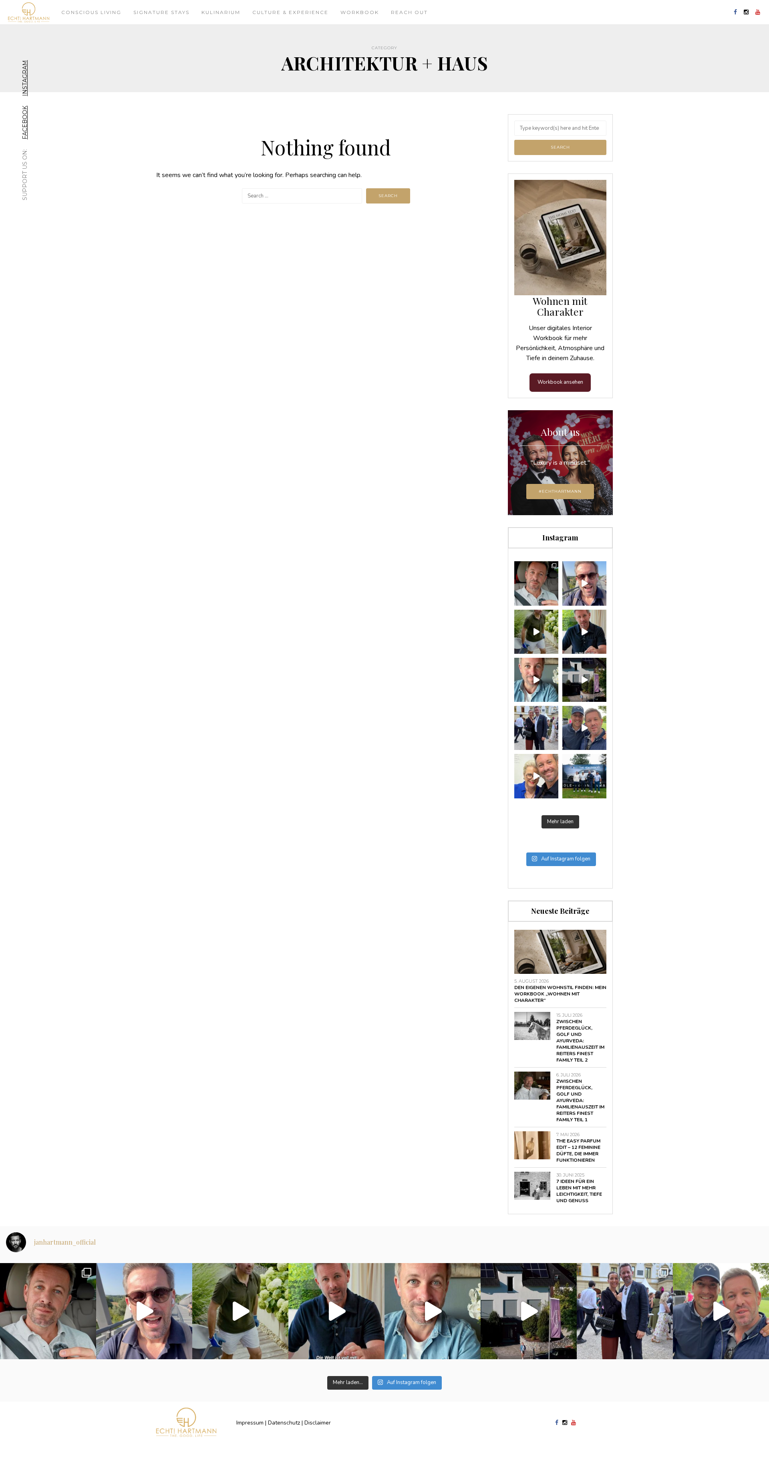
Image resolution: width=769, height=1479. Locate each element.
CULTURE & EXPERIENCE (290, 12)
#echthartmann (560, 491)
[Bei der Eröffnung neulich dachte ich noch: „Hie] (584, 680)
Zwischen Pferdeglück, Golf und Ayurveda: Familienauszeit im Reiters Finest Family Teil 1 (580, 1100)
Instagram (24, 78)
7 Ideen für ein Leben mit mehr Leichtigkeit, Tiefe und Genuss (579, 1191)
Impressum (250, 1423)
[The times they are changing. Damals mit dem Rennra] (584, 583)
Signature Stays (161, 12)
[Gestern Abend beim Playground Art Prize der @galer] (536, 776)
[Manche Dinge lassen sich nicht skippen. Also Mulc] (536, 632)
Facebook (24, 122)
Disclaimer (317, 1423)
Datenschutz (284, 1423)
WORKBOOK (359, 12)
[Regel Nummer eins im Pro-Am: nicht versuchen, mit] (584, 776)
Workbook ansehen (560, 382)
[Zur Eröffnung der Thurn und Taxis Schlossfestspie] (536, 728)
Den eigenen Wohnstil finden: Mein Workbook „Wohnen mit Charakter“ (560, 993)
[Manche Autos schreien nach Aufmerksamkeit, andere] (536, 583)
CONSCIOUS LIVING (91, 12)
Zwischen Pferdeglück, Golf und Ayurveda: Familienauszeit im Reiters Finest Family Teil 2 (580, 1040)
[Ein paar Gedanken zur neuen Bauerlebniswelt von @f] (536, 680)
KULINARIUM (220, 12)
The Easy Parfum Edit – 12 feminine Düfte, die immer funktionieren (578, 1150)
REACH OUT (409, 12)
